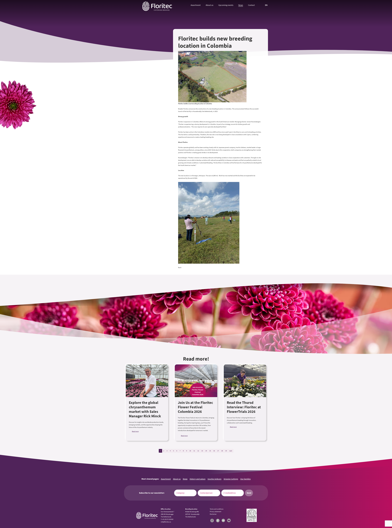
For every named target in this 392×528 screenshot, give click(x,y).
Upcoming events (225, 5)
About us (209, 5)
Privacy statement (215, 511)
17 (218, 451)
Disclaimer (213, 514)
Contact (251, 5)
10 (190, 451)
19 (226, 451)
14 (206, 451)
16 (214, 451)
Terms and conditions (216, 509)
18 (222, 451)
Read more (135, 431)
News (240, 5)
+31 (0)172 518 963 (167, 519)
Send (249, 493)
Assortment (196, 5)
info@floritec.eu (166, 522)
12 (198, 451)
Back (179, 267)
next (230, 451)
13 (202, 451)
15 (210, 451)
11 (194, 451)
